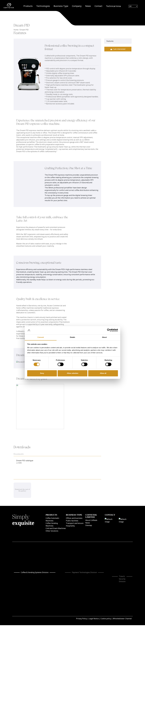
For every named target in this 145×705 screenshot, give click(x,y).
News (88, 6)
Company (77, 6)
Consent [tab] (40, 337)
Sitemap (88, 525)
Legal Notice (94, 605)
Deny (42, 373)
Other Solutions (52, 531)
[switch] (61, 364)
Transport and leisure (74, 523)
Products (28, 6)
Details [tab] (72, 337)
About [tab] (104, 337)
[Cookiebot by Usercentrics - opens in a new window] (108, 330)
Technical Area (113, 6)
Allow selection (72, 373)
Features (109, 41)
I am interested (119, 49)
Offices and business (74, 518)
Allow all (103, 373)
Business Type (61, 6)
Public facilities (72, 520)
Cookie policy (106, 605)
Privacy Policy (81, 605)
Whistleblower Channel (122, 605)
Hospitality (70, 525)
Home (16, 30)
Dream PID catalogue (24, 460)
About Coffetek (91, 520)
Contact (98, 6)
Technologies (43, 6)
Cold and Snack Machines (56, 528)
